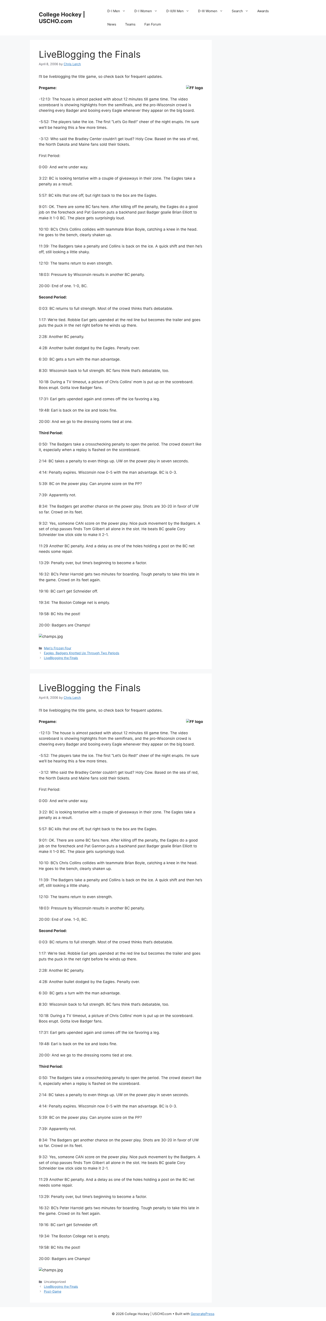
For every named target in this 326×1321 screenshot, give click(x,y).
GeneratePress (202, 1314)
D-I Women (143, 11)
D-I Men (113, 11)
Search (237, 11)
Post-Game (52, 1291)
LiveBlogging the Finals (61, 658)
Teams (130, 24)
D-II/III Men (175, 11)
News (111, 24)
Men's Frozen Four (57, 648)
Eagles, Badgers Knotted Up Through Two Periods (81, 653)
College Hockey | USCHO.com (62, 17)
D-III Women (207, 11)
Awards (263, 11)
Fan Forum (152, 24)
